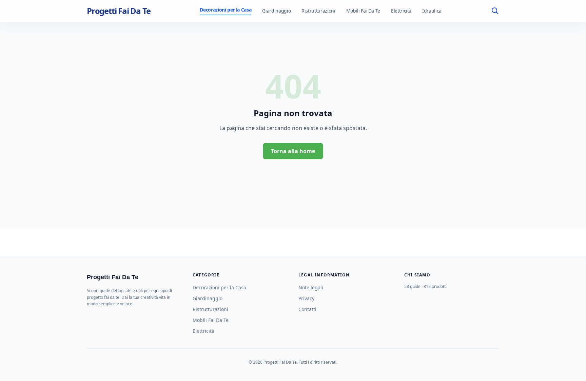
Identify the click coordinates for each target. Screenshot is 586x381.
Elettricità (401, 10)
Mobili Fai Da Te (363, 10)
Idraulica (432, 10)
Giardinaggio (276, 10)
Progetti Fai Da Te (118, 10)
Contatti (307, 309)
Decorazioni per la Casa (225, 9)
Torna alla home (293, 151)
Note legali (310, 287)
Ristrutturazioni (318, 10)
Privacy (306, 298)
